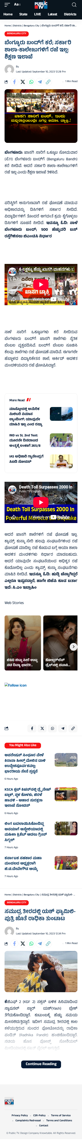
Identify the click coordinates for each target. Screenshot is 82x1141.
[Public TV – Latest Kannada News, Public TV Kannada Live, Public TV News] (9, 1101)
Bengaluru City (31, 26)
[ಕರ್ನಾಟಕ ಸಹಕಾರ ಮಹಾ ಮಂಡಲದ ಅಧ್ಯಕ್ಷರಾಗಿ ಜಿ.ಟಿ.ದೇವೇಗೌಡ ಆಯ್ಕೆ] (66, 863)
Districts (17, 26)
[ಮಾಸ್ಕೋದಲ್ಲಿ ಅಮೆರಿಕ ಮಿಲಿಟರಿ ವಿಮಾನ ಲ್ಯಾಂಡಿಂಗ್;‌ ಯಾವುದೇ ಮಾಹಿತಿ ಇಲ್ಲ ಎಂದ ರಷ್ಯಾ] (61, 414)
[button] (8, 5)
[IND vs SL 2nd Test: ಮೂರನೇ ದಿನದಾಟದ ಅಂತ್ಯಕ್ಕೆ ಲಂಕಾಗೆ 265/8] (61, 440)
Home (8, 26)
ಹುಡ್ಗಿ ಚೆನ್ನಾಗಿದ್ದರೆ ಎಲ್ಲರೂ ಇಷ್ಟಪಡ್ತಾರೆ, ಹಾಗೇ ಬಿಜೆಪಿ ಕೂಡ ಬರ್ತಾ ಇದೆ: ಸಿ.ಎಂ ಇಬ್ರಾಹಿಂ (41, 581)
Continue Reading (41, 1064)
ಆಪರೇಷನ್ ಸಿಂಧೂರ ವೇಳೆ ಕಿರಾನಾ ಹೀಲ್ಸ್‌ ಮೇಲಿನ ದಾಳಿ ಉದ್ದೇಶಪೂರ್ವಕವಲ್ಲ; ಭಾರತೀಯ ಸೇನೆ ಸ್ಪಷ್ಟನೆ (25, 764)
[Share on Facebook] (14, 82)
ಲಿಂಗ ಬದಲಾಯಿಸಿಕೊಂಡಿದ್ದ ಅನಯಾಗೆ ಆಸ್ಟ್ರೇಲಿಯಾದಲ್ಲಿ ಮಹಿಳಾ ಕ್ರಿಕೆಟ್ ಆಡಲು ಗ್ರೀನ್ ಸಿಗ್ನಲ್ (26, 832)
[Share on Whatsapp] (31, 82)
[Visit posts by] (9, 69)
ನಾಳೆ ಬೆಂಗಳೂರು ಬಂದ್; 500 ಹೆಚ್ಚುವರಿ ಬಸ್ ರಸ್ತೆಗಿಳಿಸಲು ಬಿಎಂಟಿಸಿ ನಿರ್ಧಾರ (41, 230)
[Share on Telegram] (40, 82)
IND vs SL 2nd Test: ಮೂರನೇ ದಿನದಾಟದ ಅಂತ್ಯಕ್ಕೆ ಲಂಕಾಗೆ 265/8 (25, 441)
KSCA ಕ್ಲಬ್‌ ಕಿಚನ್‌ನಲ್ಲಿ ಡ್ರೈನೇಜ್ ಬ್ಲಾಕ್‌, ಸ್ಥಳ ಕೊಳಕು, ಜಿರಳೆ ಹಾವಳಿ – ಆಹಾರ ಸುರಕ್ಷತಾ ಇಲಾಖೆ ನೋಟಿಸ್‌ (28, 798)
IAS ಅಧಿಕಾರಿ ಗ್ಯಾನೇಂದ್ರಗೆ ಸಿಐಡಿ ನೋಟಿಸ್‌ (26, 459)
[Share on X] (23, 82)
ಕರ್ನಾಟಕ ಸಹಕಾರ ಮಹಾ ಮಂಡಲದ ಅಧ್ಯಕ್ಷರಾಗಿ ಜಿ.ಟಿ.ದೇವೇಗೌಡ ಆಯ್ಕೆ (23, 864)
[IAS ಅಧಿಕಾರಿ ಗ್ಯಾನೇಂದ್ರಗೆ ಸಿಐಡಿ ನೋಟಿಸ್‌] (61, 461)
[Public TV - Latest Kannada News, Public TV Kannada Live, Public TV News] (41, 4)
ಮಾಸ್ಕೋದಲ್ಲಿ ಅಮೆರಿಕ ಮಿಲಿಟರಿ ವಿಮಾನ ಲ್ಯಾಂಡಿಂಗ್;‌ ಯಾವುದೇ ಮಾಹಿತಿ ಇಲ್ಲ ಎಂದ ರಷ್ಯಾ (25, 417)
